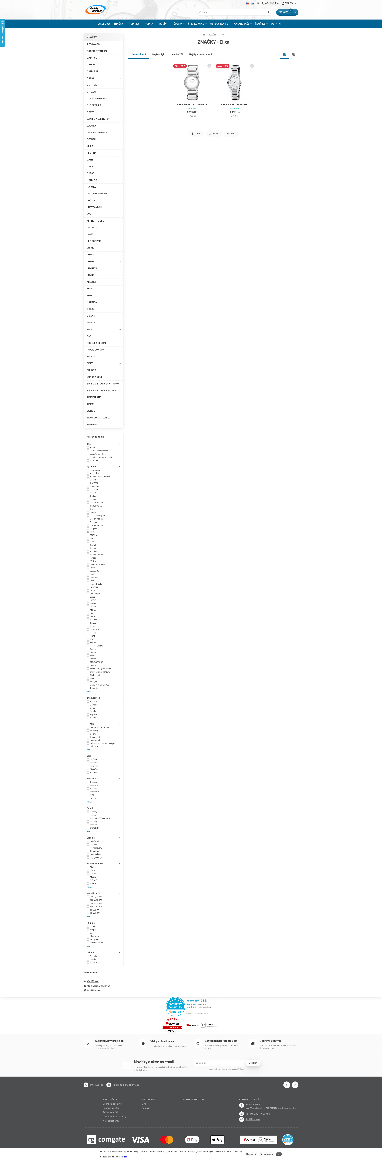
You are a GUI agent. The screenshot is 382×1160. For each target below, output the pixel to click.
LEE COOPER (94, 241)
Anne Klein (94, 473)
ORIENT (91, 316)
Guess (93, 548)
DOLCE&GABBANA (97, 132)
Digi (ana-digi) (96, 857)
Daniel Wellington (97, 515)
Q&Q (92, 639)
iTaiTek (93, 561)
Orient (92, 626)
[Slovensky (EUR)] (252, 3)
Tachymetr (94, 939)
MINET (90, 288)
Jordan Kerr (95, 571)
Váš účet (289, 3)
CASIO (90, 78)
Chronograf (95, 851)
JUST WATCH (94, 207)
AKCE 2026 (104, 23)
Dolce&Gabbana (97, 525)
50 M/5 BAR (95, 910)
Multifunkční (95, 854)
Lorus (92, 597)
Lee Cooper (95, 594)
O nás (145, 1103)
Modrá (93, 877)
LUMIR (90, 275)
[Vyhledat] (269, 12)
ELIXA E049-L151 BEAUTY (235, 104)
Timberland (95, 675)
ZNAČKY (120, 24)
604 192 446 (92, 981)
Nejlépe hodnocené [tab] (200, 54)
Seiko (92, 656)
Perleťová (94, 874)
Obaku (93, 623)
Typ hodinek (93, 698)
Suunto (93, 665)
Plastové (94, 763)
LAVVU (90, 234)
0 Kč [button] (287, 12)
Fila (91, 538)
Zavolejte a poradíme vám (221, 1041)
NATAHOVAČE (241, 23)
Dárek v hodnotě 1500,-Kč (101, 457)
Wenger (93, 681)
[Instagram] (295, 1084)
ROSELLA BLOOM (96, 343)
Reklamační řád (110, 1112)
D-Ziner (93, 512)
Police (93, 633)
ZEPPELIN (92, 424)
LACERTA (92, 227)
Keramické (94, 792)
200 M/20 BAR (96, 900)
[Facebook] (286, 1084)
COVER (90, 112)
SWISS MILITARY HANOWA (101, 390)
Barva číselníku (95, 863)
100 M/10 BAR (96, 897)
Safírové (93, 759)
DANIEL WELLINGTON (98, 119)
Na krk (93, 718)
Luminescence (96, 943)
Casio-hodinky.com (192, 1099)
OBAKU (90, 309)
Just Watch (95, 577)
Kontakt (146, 1108)
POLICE (91, 322)
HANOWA (92, 180)
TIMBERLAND (94, 397)
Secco (93, 649)
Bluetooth (94, 936)
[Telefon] (86, 1085)
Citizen (93, 499)
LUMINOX (92, 268)
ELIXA (90, 146)
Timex (92, 678)
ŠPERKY (178, 23)
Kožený (93, 815)
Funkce (91, 923)
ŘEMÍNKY (260, 23)
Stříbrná (93, 880)
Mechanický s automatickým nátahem (102, 744)
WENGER (91, 411)
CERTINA (92, 85)
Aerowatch (95, 470)
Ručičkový (94, 841)
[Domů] (95, 10)
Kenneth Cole (96, 584)
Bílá (91, 867)
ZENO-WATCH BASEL (98, 417)
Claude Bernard (96, 502)
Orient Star (94, 629)
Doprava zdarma (270, 1041)
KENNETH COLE (95, 221)
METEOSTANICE (219, 23)
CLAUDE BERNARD (97, 98)
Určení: (90, 952)
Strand (93, 659)
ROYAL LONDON (95, 349)
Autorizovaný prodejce (109, 1041)
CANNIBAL (92, 71)
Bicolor (93, 798)
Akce (92, 447)
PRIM (89, 329)
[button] (295, 12)
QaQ (89, 336)
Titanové (94, 785)
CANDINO (92, 64)
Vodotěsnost (93, 893)
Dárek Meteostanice (99, 451)
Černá (92, 870)
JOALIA (91, 200)
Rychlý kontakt (94, 990)
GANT (90, 159)
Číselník (91, 837)
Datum (93, 926)
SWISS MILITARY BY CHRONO (103, 383)
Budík (92, 933)
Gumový (93, 821)
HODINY (149, 23)
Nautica (93, 620)
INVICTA (91, 187)
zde (125, 1157)
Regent (93, 642)
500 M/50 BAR (96, 906)
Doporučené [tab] (138, 54)
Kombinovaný (96, 848)
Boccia (93, 480)
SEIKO (90, 363)
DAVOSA (91, 125)
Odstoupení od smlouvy (114, 1116)
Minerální (94, 769)
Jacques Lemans (97, 564)
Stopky (93, 930)
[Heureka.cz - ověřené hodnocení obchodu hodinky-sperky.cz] (191, 1006)
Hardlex (93, 772)
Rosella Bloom (96, 646)
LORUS (90, 248)
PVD (92, 795)
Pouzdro (91, 778)
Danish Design (96, 519)
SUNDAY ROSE (95, 377)
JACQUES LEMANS (97, 193)
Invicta (93, 558)
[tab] (284, 54)
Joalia (92, 568)
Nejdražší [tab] (177, 54)
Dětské (93, 711)
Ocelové (93, 782)
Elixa (92, 532)
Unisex (93, 708)
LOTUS (90, 261)
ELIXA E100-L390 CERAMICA (192, 104)
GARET (90, 166)
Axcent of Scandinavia (100, 476)
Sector (93, 652)
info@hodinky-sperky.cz (98, 986)
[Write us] (241, 1119)
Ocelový (93, 812)
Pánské (93, 701)
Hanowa (93, 551)
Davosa (93, 522)
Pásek (90, 808)
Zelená (93, 883)
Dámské (93, 705)
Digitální (93, 844)
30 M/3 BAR (95, 913)
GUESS (90, 173)
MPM (89, 295)
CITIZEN (91, 91)
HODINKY (134, 23)
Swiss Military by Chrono (100, 668)
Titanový (93, 825)
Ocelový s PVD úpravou (100, 818)
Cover (92, 509)
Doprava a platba (111, 1108)
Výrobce (91, 466)
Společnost (149, 1099)
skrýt (89, 692)
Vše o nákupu (111, 1099)
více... (89, 750)
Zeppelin (94, 688)
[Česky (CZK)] (247, 3)
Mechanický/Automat (99, 727)
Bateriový (94, 730)
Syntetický (94, 828)
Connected (95, 737)
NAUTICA (92, 302)
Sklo (89, 756)
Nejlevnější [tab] (158, 54)
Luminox (94, 603)
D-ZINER (91, 139)
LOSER (90, 254)
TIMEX (90, 404)
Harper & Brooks (97, 554)
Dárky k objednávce (162, 1041)
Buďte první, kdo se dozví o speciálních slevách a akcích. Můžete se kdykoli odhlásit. (161, 1068)
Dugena (93, 529)
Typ (89, 444)
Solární (93, 734)
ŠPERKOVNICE (196, 23)
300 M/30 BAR (96, 903)
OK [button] (279, 1154)
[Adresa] (241, 1105)
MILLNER (92, 282)
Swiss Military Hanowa (100, 672)
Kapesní (93, 714)
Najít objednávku (111, 1120)
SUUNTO (91, 370)
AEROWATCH (94, 44)
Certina (93, 496)
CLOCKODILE (94, 105)
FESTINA (91, 153)
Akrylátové (94, 766)
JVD (89, 214)
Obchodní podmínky (112, 1103)
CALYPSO (92, 57)
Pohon (90, 723)
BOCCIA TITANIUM (97, 51)
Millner (93, 610)
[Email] (258, 3)
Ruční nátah (95, 740)
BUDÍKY (163, 23)
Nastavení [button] (251, 1154)
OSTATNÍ (276, 23)
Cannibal (94, 489)
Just (92, 574)
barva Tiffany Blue (97, 454)
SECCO (91, 356)
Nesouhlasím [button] (267, 1154)
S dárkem (94, 460)
